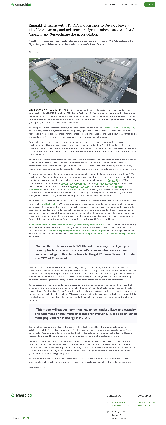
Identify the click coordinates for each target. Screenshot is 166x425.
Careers (133, 4)
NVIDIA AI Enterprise (79, 186)
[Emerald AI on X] (24, 418)
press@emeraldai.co (120, 405)
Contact (149, 4)
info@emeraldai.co (120, 402)
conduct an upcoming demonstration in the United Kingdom (77, 230)
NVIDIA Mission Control (77, 189)
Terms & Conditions (146, 402)
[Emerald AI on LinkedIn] (27, 418)
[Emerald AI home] (21, 395)
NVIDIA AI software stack (107, 183)
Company (114, 4)
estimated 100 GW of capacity (120, 127)
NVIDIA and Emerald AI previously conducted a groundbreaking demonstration (66, 224)
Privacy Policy (144, 405)
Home (104, 4)
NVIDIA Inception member (73, 183)
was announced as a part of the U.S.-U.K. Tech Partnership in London (102, 233)
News (124, 4)
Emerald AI (113, 180)
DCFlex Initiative (50, 204)
